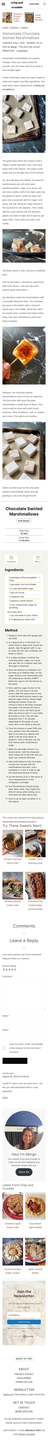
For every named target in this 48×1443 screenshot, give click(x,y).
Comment (7, 976)
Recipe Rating (9, 966)
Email (5, 1030)
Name (6, 1016)
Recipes (14, 27)
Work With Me (24, 1411)
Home (5, 27)
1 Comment (21, 51)
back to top (24, 1359)
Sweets (24, 27)
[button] (39, 577)
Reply (5, 1097)
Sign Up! (8, 1394)
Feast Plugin (26, 1434)
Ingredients (11, 561)
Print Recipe (23, 520)
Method (38, 561)
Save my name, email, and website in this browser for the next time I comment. (26, 1048)
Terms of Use (24, 1382)
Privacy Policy (24, 1374)
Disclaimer (24, 1378)
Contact (24, 1407)
